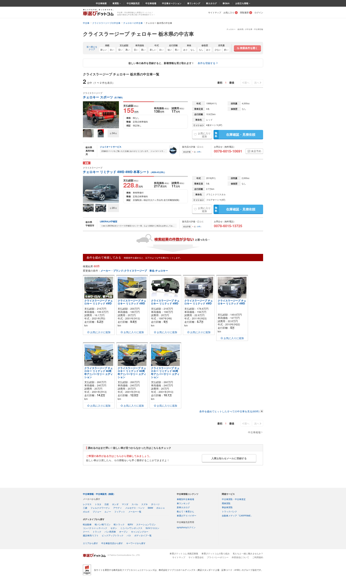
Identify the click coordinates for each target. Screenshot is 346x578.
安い (120, 49)
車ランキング (193, 3)
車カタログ (211, 3)
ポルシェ (160, 507)
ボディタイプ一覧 (143, 535)
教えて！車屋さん (185, 511)
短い (170, 49)
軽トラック (119, 524)
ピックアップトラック (112, 535)
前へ (246, 82)
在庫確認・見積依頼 (235, 134)
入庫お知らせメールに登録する (229, 458)
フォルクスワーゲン (100, 507)
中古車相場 (150, 3)
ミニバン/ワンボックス (131, 527)
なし (192, 49)
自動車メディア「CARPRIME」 (237, 515)
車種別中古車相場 (185, 499)
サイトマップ (214, 12)
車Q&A (226, 3)
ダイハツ (155, 504)
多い (226, 49)
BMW (150, 507)
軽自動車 (87, 524)
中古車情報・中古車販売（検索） (99, 494)
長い (177, 49)
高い (127, 49)
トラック (97, 531)
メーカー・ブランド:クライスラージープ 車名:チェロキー (134, 270)
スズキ (144, 504)
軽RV (130, 524)
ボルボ (86, 511)
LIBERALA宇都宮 (108, 221)
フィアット (119, 511)
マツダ (125, 504)
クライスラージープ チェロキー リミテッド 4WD (98, 302)
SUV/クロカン (152, 527)
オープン (123, 531)
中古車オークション (171, 3)
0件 (199, 152)
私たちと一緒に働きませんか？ (248, 553)
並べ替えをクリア (91, 48)
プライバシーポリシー (218, 557)
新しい (103, 49)
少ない (218, 49)
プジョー (97, 511)
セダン (113, 527)
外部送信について (240, 557)
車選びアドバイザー (186, 515)
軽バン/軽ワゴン (102, 524)
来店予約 (256, 151)
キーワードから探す (136, 543)
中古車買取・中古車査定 (234, 499)
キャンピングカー (139, 531)
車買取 (115, 3)
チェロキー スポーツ (103, 97)
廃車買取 (226, 503)
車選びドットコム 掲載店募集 (184, 553)
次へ (256, 82)
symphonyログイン (186, 527)
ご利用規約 (257, 557)
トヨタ (98, 504)
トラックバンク (229, 511)
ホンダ (115, 504)
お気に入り (230, 12)
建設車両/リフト (91, 535)
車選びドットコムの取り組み (215, 553)
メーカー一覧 (134, 511)
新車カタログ (183, 507)
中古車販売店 (133, 3)
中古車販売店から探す (112, 543)
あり (185, 49)
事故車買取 (227, 507)
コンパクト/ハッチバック (95, 527)
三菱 (85, 507)
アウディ (117, 507)
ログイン (258, 12)
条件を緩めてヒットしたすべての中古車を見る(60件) (229, 411)
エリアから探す (90, 543)
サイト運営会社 (196, 557)
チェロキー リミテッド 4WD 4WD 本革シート (124, 172)
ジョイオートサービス (110, 147)
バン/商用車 (110, 531)
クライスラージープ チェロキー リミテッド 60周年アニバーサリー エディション (98, 372)
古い (112, 49)
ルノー (108, 511)
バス (129, 535)
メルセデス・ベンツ (135, 507)
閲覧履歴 (245, 12)
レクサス (87, 504)
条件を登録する (206, 63)
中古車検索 (101, 3)
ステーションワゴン (146, 524)
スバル (135, 504)
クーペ (86, 531)
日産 (107, 504)
